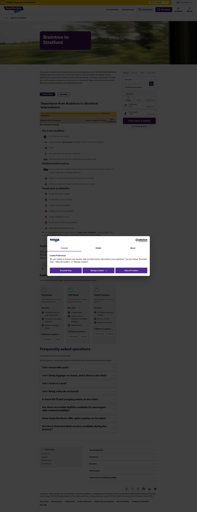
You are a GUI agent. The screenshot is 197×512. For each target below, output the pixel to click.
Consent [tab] (64, 248)
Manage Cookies (97, 270)
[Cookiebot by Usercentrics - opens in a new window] (137, 240)
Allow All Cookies (131, 270)
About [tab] (132, 248)
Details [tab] (98, 248)
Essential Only (65, 270)
